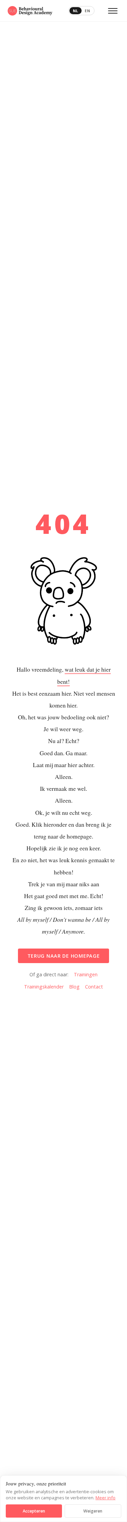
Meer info (105, 1498)
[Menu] (112, 10)
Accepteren (34, 1511)
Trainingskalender (44, 986)
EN (87, 10)
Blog (74, 986)
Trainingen (86, 974)
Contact (94, 986)
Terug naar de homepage (63, 956)
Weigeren (92, 1511)
